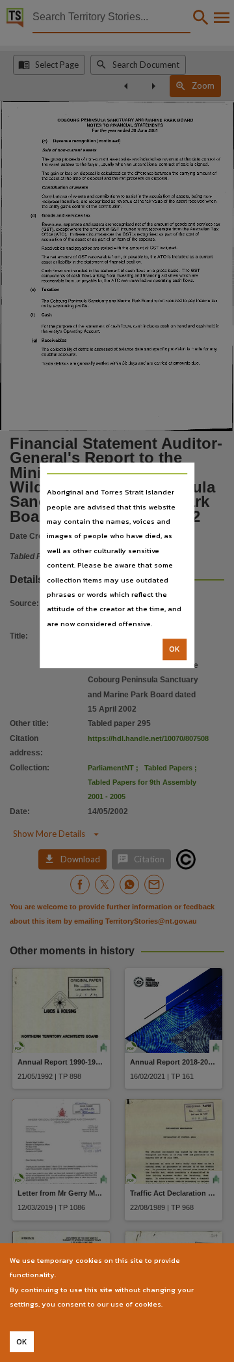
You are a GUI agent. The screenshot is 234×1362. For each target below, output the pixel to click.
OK (174, 649)
